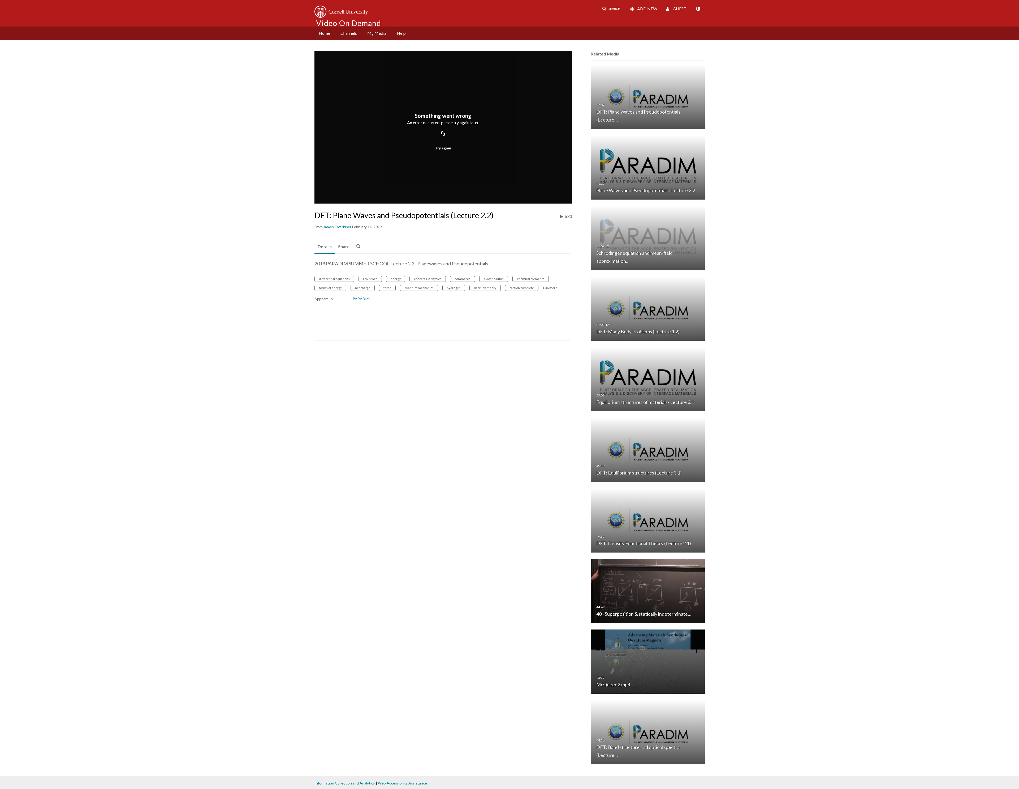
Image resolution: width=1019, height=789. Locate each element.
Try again (443, 148)
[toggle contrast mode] (698, 9)
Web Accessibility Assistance (402, 783)
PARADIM (361, 298)
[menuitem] (324, 33)
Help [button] (401, 33)
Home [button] (324, 33)
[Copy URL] (443, 134)
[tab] (324, 247)
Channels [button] (348, 33)
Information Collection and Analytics (344, 783)
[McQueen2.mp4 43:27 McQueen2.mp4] (648, 661)
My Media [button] (376, 33)
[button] (611, 9)
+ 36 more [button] (550, 288)
